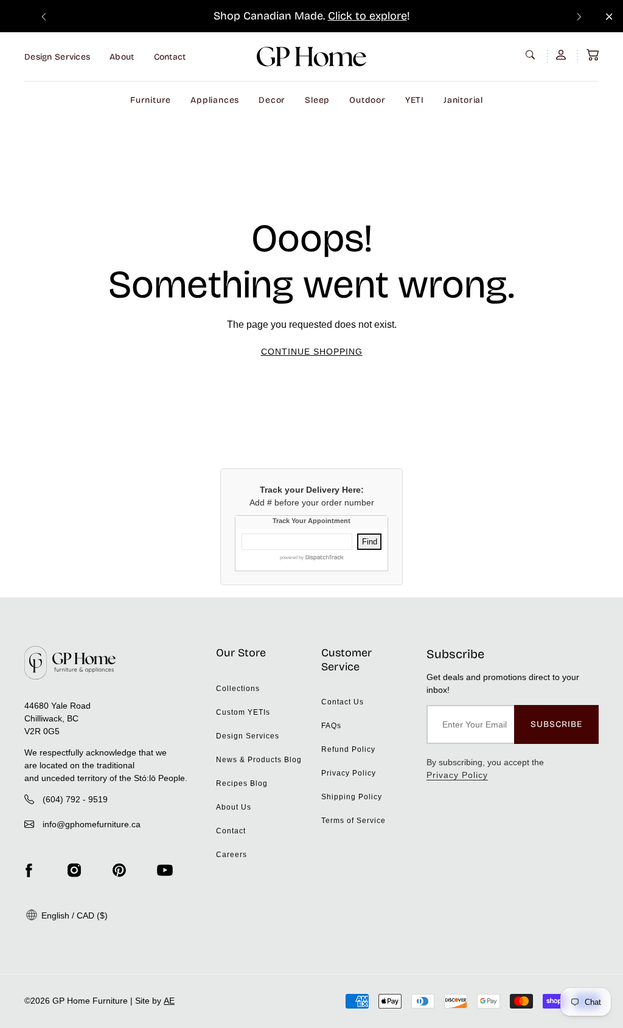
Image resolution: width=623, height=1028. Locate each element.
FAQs (331, 725)
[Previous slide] (44, 16)
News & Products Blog (259, 759)
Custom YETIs (243, 712)
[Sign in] (562, 55)
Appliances (214, 100)
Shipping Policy (351, 797)
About (122, 57)
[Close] (609, 16)
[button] (592, 55)
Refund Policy (348, 749)
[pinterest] (119, 870)
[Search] (532, 55)
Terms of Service (353, 820)
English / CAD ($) (73, 915)
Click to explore (367, 16)
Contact (170, 57)
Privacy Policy (348, 773)
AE (169, 1000)
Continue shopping (312, 351)
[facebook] (28, 870)
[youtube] (164, 870)
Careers (231, 854)
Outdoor (367, 100)
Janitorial (463, 100)
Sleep (317, 100)
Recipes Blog (242, 783)
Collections (238, 688)
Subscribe (556, 724)
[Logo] (311, 56)
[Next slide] (579, 16)
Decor (272, 100)
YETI (414, 100)
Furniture (150, 100)
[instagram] (74, 870)
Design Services (57, 57)
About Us (233, 807)
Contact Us (342, 702)
